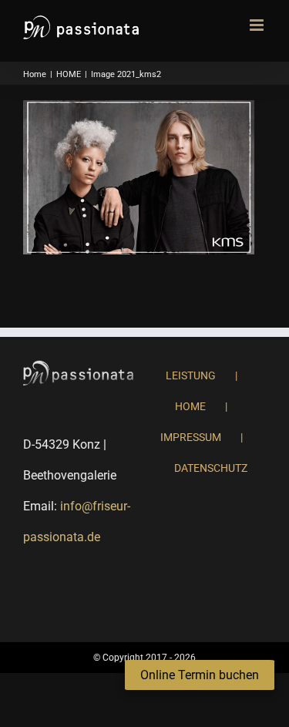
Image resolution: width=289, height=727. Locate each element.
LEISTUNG (191, 375)
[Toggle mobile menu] (258, 25)
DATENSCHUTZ (210, 468)
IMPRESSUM (190, 437)
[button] (199, 675)
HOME (190, 406)
